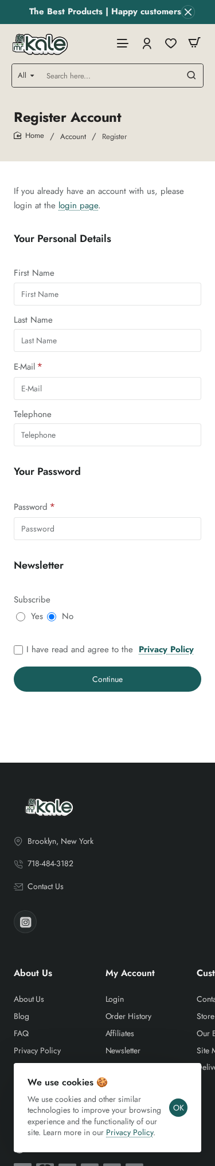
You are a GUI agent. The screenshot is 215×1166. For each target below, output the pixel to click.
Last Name (33, 320)
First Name (34, 273)
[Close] (188, 12)
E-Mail (24, 367)
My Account (130, 973)
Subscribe (32, 600)
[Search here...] (191, 75)
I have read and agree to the (110, 650)
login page (78, 205)
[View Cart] (194, 42)
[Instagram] (25, 921)
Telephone (33, 415)
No (67, 616)
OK (178, 1107)
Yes (37, 616)
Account (73, 136)
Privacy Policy (129, 1132)
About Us (33, 973)
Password (31, 507)
